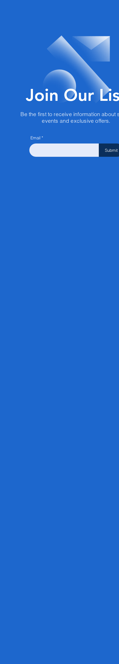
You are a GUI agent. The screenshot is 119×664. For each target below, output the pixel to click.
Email (35, 138)
